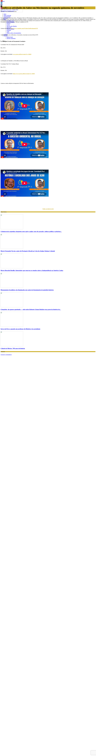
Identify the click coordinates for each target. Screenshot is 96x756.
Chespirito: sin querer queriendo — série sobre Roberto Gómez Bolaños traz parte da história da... (31, 309)
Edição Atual (10, 37)
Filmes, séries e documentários (14, 33)
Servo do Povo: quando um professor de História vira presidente (20, 329)
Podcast (8, 23)
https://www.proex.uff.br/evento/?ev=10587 (24, 73)
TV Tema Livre (10, 20)
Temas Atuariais (10, 29)
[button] (2, 1)
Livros (8, 24)
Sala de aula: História (12, 26)
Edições (5, 35)
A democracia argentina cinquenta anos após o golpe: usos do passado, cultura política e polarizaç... (31, 231)
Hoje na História (10, 22)
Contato (5, 34)
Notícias (6, 18)
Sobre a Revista (7, 15)
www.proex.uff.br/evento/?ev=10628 (22, 54)
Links (8, 31)
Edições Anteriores (11, 38)
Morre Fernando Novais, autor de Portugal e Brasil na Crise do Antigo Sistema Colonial (28, 251)
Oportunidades (7, 16)
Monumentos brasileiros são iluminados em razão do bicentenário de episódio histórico (27, 290)
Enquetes (9, 30)
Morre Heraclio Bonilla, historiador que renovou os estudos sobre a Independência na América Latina (32, 270)
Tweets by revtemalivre (6, 354)
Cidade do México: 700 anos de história (13, 348)
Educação (9, 27)
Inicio (5, 14)
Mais (5, 19)
